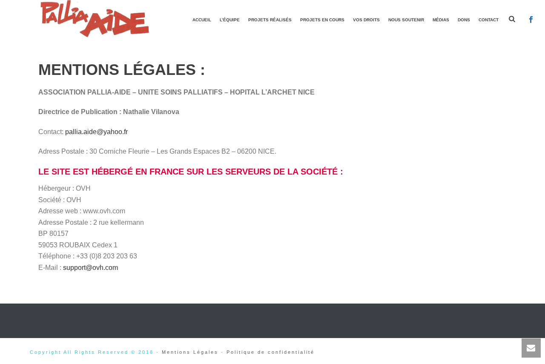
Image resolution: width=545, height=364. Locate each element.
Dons (464, 19)
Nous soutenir (406, 19)
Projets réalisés (270, 19)
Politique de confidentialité (271, 352)
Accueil (201, 19)
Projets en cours (322, 19)
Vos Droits (366, 19)
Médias (441, 19)
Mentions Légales (190, 352)
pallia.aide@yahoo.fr (96, 131)
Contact (489, 19)
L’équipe (230, 19)
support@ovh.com (90, 267)
